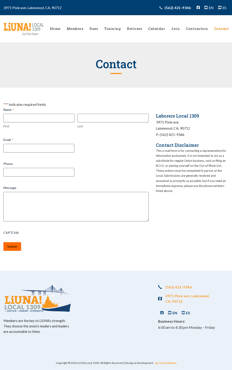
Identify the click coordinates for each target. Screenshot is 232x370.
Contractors (197, 28)
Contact (221, 28)
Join (175, 28)
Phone (8, 164)
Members (75, 28)
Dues (93, 28)
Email (8, 140)
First (6, 126)
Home (55, 28)
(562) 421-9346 (177, 7)
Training (112, 28)
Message (9, 188)
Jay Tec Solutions (165, 363)
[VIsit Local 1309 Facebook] (198, 7)
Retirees (134, 28)
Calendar (156, 28)
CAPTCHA (11, 233)
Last (80, 126)
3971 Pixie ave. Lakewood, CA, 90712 (187, 298)
